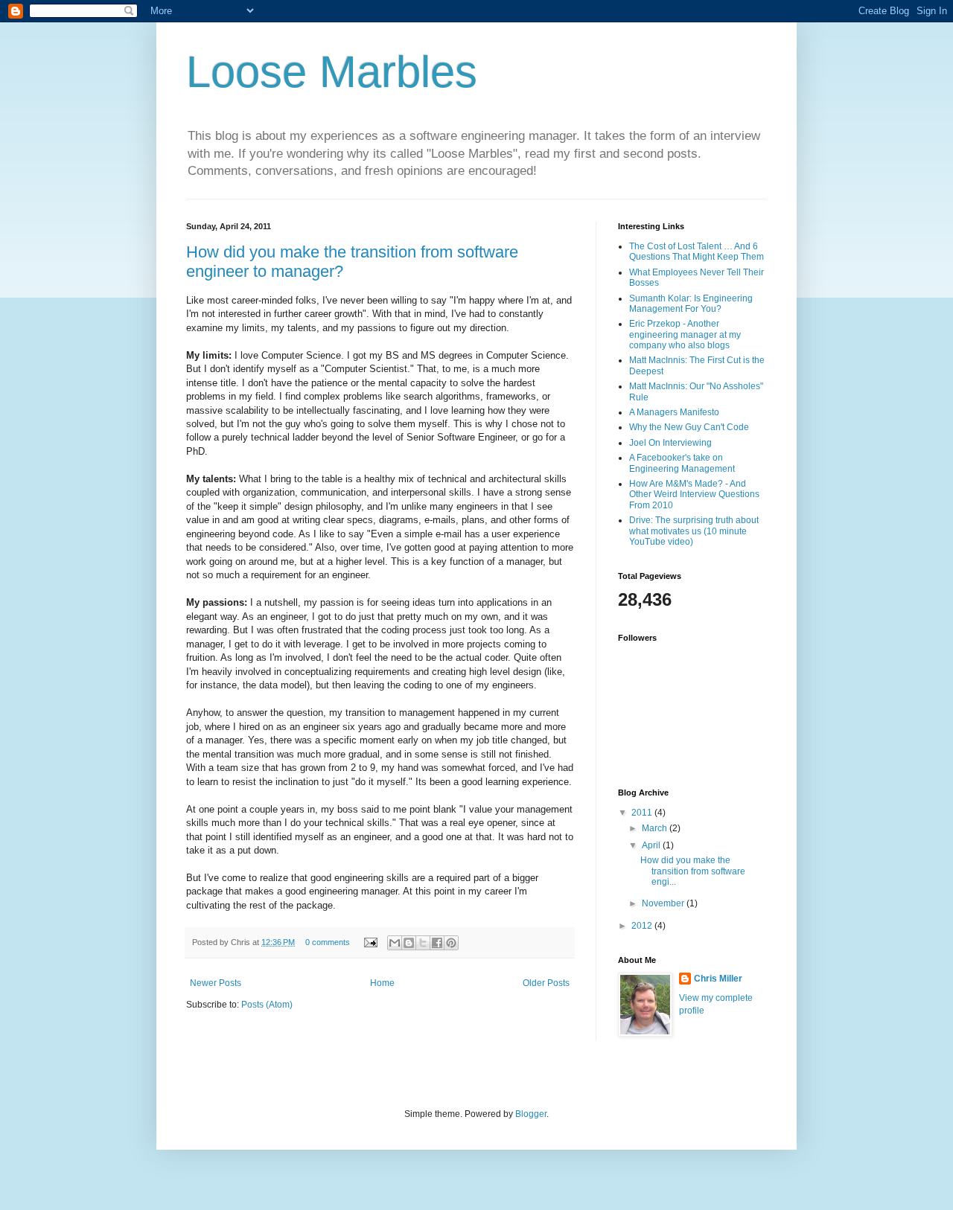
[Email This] (394, 942)
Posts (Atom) (267, 1004)
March (655, 828)
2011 (642, 812)
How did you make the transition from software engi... (692, 871)
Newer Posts (215, 983)
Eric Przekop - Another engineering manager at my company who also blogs (685, 334)
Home (382, 983)
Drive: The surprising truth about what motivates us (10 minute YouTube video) (694, 531)
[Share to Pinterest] (451, 942)
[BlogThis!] (408, 942)
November (664, 903)
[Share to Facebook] (437, 942)
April (652, 845)
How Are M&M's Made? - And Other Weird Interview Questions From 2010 (694, 494)
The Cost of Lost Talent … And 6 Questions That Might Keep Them (696, 251)
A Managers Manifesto (674, 412)
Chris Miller (718, 978)
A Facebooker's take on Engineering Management (682, 462)
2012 (642, 926)
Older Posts (546, 983)
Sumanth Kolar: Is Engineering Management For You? (691, 303)
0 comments (327, 942)
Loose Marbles (331, 72)
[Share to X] (422, 942)
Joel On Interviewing (670, 443)
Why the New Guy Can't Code (689, 427)
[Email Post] (370, 942)
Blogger (530, 1114)
